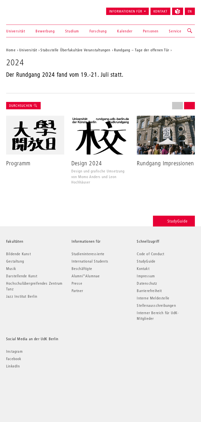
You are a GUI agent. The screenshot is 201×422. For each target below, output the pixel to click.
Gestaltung (15, 261)
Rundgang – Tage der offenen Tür (141, 49)
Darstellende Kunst (22, 275)
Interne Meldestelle (153, 297)
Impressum (146, 275)
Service (175, 30)
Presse (77, 283)
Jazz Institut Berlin (21, 296)
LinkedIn (13, 366)
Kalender (125, 30)
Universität (15, 30)
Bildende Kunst (18, 253)
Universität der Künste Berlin (25, 9)
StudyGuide (177, 221)
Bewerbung (45, 30)
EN (190, 11)
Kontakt (160, 11)
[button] (190, 31)
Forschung (98, 30)
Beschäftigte (82, 268)
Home (11, 49)
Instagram (14, 351)
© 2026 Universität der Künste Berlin (31, 387)
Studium (72, 30)
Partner (77, 290)
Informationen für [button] (125, 11)
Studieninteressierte (88, 253)
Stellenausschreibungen (156, 305)
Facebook (14, 358)
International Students (90, 261)
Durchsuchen (21, 105)
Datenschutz (147, 283)
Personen (151, 30)
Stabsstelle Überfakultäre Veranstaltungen (75, 49)
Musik (11, 268)
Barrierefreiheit (149, 290)
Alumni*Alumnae (86, 275)
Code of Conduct (150, 253)
